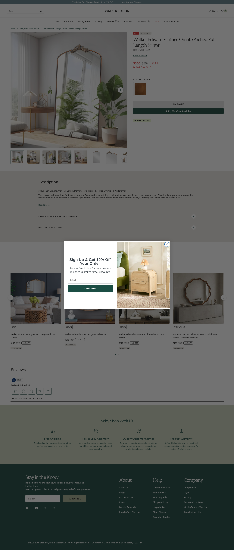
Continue (90, 288)
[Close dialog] (166, 244)
